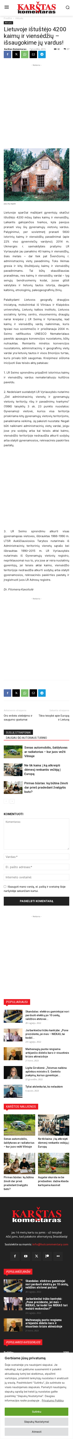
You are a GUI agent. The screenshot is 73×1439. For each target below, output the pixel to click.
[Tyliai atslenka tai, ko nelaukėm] (13, 1091)
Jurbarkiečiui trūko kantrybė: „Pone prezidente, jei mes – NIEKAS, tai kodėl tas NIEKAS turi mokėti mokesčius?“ (46, 1303)
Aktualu (19, 18)
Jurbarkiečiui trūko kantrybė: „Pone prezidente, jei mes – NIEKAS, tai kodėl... (46, 1034)
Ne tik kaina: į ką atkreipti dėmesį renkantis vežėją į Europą (42, 769)
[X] (16, 54)
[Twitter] (36, 1256)
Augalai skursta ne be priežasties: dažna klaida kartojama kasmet (53, 1181)
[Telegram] (42, 54)
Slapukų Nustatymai (36, 1421)
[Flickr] (58, 1256)
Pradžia (8, 18)
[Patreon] (47, 1256)
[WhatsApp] (24, 54)
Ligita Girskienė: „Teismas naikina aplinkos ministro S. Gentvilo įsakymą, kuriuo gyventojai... (46, 1071)
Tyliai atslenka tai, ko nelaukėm (44, 1086)
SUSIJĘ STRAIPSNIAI (18, 732)
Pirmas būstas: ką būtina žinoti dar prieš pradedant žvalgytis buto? (46, 787)
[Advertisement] (36, 103)
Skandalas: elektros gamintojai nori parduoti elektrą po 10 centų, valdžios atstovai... (47, 1015)
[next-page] (12, 801)
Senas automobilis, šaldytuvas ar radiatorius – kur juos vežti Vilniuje (46, 752)
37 (68, 49)
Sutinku (36, 1411)
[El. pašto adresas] (33, 54)
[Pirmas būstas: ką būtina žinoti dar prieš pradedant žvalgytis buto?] (13, 787)
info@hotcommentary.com (50, 1244)
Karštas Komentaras (15, 49)
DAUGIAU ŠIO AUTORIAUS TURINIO (26, 737)
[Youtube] (25, 1256)
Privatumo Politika (53, 1400)
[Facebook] (7, 54)
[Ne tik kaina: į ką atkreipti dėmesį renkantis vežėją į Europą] (13, 769)
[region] (36, 1396)
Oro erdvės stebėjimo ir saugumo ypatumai (18, 717)
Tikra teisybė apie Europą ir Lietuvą (54, 717)
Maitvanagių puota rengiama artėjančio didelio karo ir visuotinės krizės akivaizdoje (47, 1053)
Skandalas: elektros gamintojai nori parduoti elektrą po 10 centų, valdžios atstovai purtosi (47, 1284)
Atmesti (36, 1431)
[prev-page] (6, 801)
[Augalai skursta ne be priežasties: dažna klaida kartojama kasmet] (53, 1163)
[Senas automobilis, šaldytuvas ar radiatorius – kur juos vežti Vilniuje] (13, 751)
